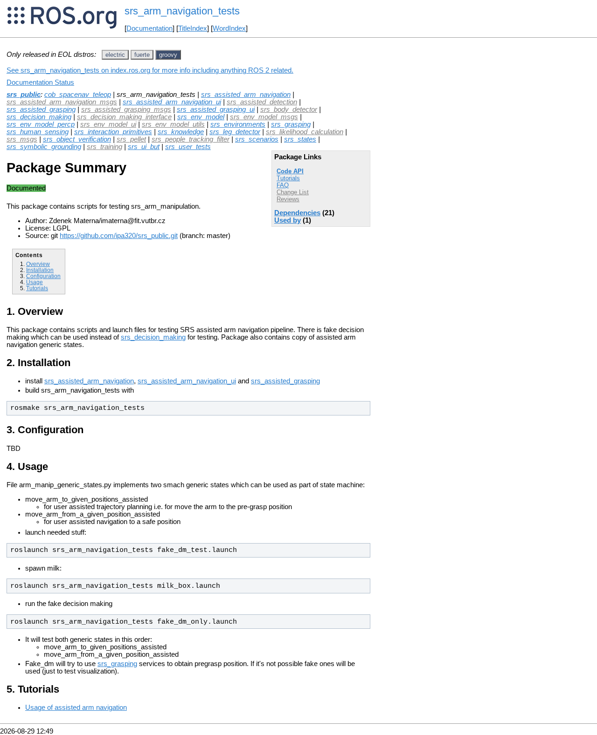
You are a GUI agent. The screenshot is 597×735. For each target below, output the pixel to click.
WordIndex (229, 28)
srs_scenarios (256, 139)
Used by (287, 220)
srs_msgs (22, 139)
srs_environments (237, 124)
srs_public (24, 94)
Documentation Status (40, 82)
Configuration (43, 276)
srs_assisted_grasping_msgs (126, 109)
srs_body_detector (288, 109)
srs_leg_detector (234, 132)
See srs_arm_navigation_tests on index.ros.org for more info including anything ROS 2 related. (150, 70)
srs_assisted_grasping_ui (216, 109)
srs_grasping (291, 124)
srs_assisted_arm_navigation (246, 94)
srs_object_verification (77, 139)
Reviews (288, 199)
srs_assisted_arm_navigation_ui (172, 102)
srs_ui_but (144, 146)
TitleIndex (192, 28)
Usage (34, 282)
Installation (40, 270)
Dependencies (297, 213)
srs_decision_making (39, 117)
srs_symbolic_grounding (44, 146)
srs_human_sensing (38, 132)
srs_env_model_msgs (264, 117)
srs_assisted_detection (262, 102)
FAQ (283, 185)
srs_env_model (200, 117)
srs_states (300, 139)
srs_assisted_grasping (41, 109)
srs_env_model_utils (173, 124)
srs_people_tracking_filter (190, 139)
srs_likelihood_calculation (304, 132)
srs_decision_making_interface (124, 117)
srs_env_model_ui (108, 124)
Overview (38, 264)
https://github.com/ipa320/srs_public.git (119, 235)
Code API (290, 171)
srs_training (104, 146)
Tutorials (288, 178)
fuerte (142, 54)
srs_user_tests (188, 146)
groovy (168, 54)
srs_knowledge (181, 132)
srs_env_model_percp (41, 124)
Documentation (149, 28)
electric (115, 54)
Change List (293, 192)
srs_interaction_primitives (113, 132)
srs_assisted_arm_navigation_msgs (62, 102)
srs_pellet (131, 139)
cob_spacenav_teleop (77, 94)
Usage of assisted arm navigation (76, 707)
